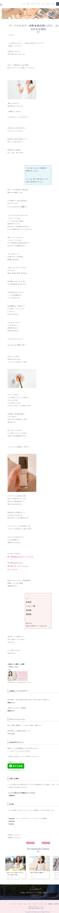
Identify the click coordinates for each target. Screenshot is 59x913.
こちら (33, 67)
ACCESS (53, 4)
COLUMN (47, 4)
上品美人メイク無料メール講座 (16, 664)
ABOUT (28, 4)
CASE (42, 4)
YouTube (11, 824)
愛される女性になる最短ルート (38, 872)
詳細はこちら (11, 702)
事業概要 (50, 904)
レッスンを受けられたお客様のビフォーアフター (22, 792)
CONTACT (35, 895)
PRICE (38, 4)
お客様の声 (12, 795)
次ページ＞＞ (46, 842)
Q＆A (45, 904)
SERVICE (33, 4)
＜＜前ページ (30, 842)
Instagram (12, 818)
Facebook (12, 821)
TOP (24, 4)
